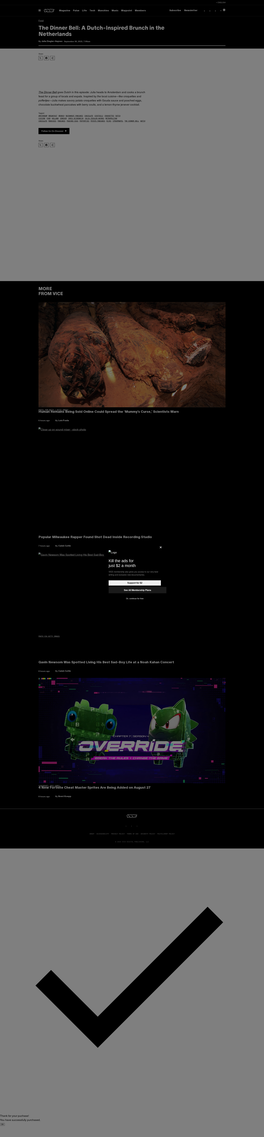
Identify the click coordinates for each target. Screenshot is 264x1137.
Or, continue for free (135, 598)
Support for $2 (134, 583)
